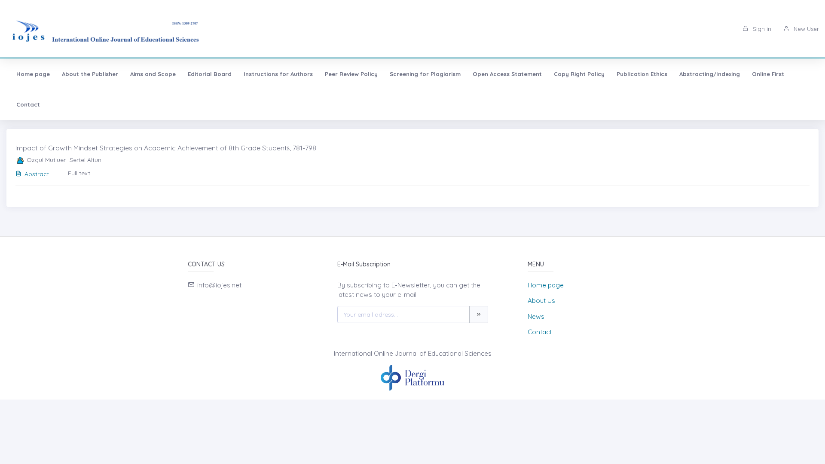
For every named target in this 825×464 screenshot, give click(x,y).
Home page (33, 73)
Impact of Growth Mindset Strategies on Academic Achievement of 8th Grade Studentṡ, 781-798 (165, 147)
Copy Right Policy (579, 73)
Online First (768, 73)
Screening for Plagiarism (425, 73)
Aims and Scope (153, 73)
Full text (79, 173)
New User (805, 28)
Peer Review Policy (351, 73)
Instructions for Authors (278, 73)
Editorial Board (210, 73)
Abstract (36, 174)
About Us (541, 300)
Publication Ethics (642, 73)
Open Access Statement (507, 73)
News (536, 316)
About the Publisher (90, 73)
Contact (28, 104)
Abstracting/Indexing (709, 73)
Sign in (761, 28)
